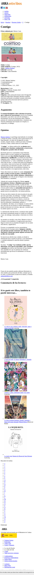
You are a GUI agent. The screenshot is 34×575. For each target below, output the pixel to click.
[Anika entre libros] (10, 531)
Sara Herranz (28, 456)
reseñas (6, 11)
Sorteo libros (8, 559)
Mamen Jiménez (10, 68)
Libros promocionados (10, 561)
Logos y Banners (9, 545)
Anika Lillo (7, 543)
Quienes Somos (8, 540)
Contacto (7, 564)
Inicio (2, 22)
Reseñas (8, 22)
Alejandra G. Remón (25, 359)
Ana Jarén (27, 392)
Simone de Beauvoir (18, 456)
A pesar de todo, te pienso (11, 359)
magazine (7, 17)
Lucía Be (11, 328)
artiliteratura (7, 16)
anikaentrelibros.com (7, 276)
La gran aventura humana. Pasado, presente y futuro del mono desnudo (17, 421)
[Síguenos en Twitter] (4, 8)
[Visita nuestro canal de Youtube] (7, 8)
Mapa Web (7, 565)
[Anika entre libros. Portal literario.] (12, 6)
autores (6, 13)
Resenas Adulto (16, 22)
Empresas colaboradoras (11, 557)
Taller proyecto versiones (11, 553)
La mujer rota (8, 456)
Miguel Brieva (23, 422)
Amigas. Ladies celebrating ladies (14, 392)
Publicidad (7, 542)
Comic (6, 551)
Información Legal (9, 567)
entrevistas (7, 14)
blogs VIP (7, 19)
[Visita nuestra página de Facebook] (2, 8)
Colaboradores (8, 556)
